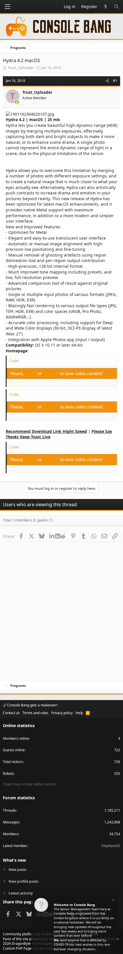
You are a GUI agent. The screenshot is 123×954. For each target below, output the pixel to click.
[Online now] (16, 102)
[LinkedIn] (52, 536)
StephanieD (111, 845)
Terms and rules (35, 712)
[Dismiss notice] (112, 900)
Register (51, 373)
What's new (14, 860)
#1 (115, 80)
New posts (17, 869)
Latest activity (21, 893)
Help (79, 712)
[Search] (116, 6)
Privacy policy (62, 712)
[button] (7, 6)
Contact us (11, 712)
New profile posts (23, 881)
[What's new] (105, 6)
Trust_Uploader (20, 67)
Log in (31, 373)
